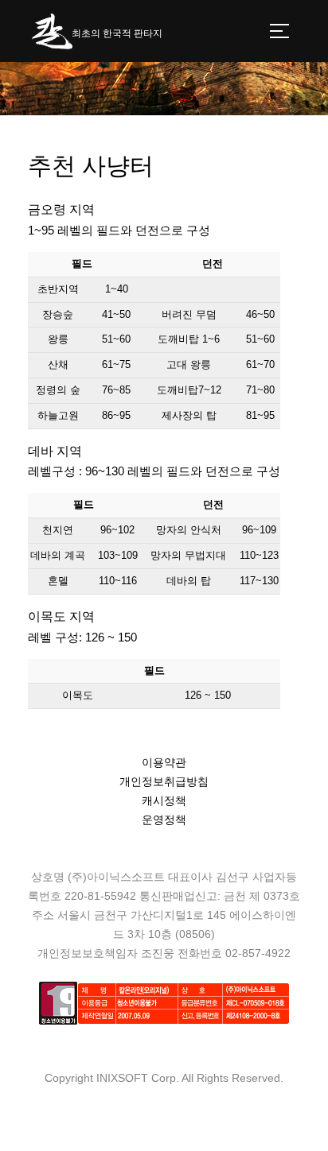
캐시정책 (164, 800)
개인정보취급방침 (164, 781)
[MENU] (279, 31)
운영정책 (164, 819)
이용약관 (164, 762)
